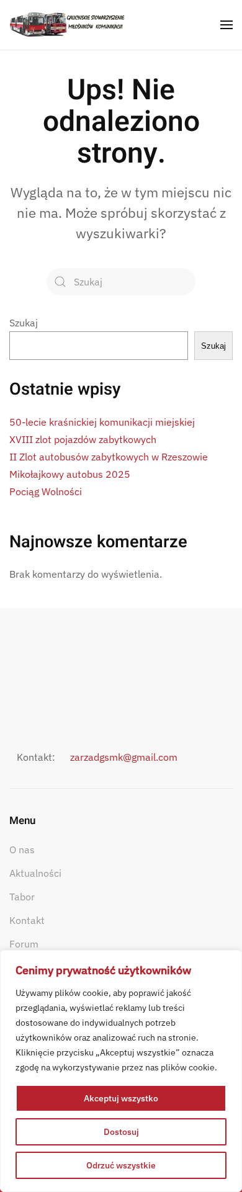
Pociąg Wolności (45, 491)
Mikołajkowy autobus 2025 (69, 474)
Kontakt (27, 920)
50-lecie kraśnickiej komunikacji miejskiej (102, 422)
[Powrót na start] (67, 25)
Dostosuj (121, 1131)
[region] (121, 1071)
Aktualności (35, 873)
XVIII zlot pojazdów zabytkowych (82, 439)
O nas (22, 849)
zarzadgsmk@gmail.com (123, 757)
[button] (226, 25)
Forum (23, 944)
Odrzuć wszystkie (121, 1165)
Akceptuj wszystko (121, 1098)
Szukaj (23, 322)
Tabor (22, 896)
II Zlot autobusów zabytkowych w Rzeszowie (108, 456)
